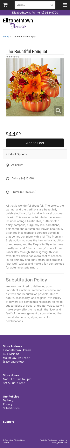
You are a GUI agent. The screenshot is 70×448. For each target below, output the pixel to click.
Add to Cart (35, 143)
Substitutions (11, 408)
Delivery (8, 400)
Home (6, 36)
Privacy (7, 404)
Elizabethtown (18, 23)
